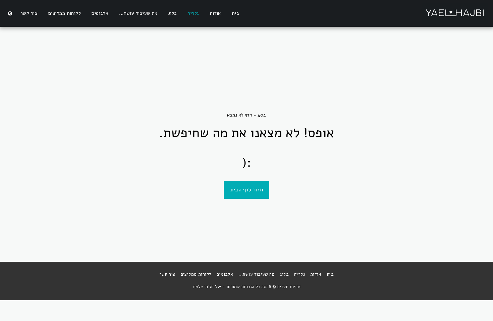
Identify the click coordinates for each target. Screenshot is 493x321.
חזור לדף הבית (246, 189)
